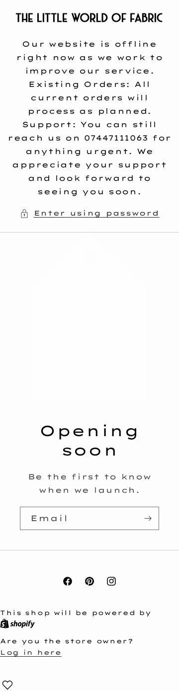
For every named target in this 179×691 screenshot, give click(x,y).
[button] (90, 213)
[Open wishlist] (7, 685)
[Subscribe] (148, 518)
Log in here (31, 652)
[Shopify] (17, 624)
